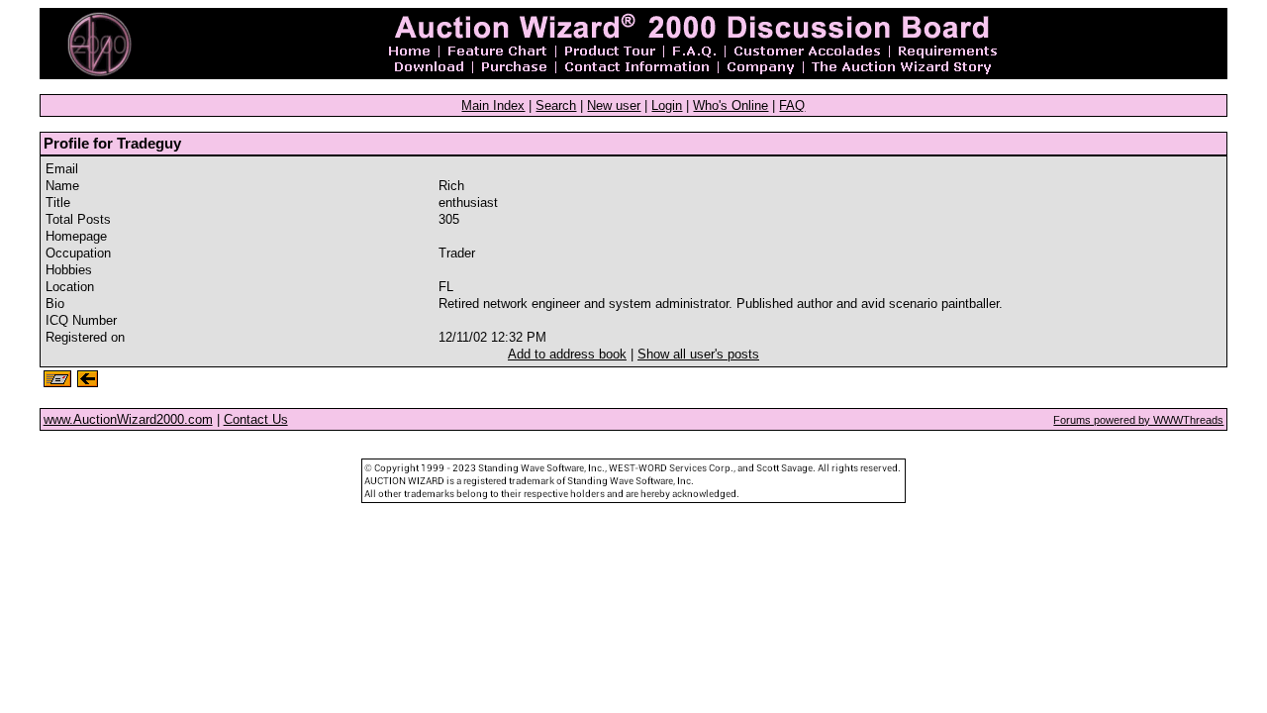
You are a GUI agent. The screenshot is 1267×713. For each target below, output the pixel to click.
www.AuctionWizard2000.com (128, 419)
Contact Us (256, 419)
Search (556, 105)
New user (613, 105)
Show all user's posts (698, 354)
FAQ (792, 105)
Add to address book (567, 354)
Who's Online (730, 105)
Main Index (493, 105)
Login (666, 105)
